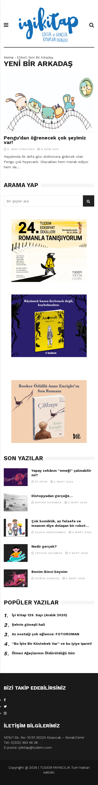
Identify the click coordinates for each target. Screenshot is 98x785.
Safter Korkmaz (48, 502)
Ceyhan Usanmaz (48, 553)
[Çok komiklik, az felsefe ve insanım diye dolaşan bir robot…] (16, 528)
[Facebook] (5, 700)
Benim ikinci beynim (49, 572)
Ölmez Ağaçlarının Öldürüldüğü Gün (43, 653)
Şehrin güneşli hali (28, 624)
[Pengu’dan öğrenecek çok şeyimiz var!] (49, 102)
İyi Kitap (41, 481)
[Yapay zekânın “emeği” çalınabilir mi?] (16, 477)
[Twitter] (5, 706)
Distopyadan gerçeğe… (52, 496)
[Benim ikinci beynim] (16, 578)
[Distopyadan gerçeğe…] (16, 502)
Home (9, 57)
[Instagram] (5, 713)
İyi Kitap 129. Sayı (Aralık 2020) (39, 615)
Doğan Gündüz (47, 578)
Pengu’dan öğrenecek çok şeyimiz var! (45, 140)
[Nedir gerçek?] (16, 553)
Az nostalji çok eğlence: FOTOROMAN (45, 634)
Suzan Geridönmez (50, 532)
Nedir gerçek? (44, 546)
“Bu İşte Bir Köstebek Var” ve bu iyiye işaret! (52, 644)
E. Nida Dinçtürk (21, 149)
